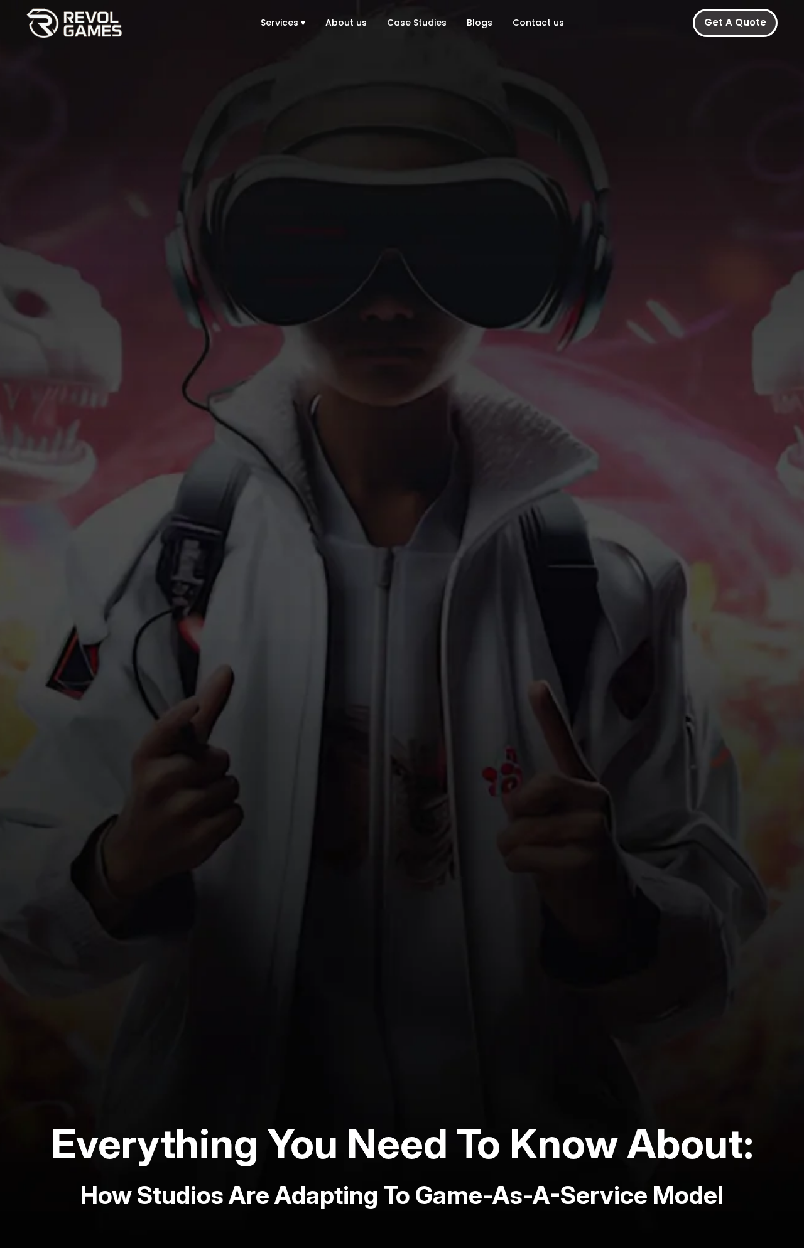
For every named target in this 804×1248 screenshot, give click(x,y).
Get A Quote (735, 22)
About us (346, 22)
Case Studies (417, 22)
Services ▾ (283, 22)
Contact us (538, 22)
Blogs (479, 22)
